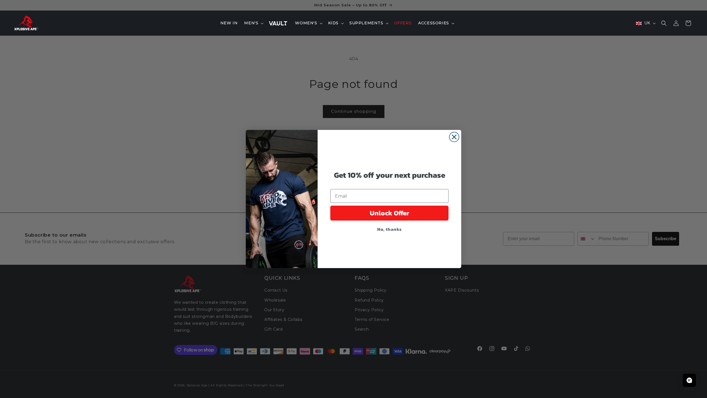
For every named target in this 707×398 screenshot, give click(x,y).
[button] (253, 23)
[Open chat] (689, 380)
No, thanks (389, 229)
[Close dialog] (454, 137)
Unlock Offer (389, 213)
